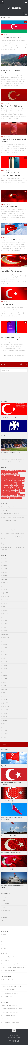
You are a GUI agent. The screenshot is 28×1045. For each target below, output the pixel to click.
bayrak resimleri (6, 475)
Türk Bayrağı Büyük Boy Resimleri (10, 993)
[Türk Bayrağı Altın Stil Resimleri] (14, 95)
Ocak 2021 (4, 575)
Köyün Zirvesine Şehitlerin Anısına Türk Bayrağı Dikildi (14, 517)
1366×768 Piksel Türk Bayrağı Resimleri (11, 852)
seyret (15, 493)
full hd (3, 483)
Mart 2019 (4, 651)
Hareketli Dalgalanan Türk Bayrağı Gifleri (11, 986)
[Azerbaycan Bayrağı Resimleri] (14, 26)
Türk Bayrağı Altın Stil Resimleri (12, 106)
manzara (12, 490)
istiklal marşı (20, 485)
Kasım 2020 (4, 582)
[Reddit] (21, 364)
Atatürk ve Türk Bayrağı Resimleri (9, 1005)
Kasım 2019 (4, 624)
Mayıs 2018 (4, 668)
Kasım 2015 (4, 734)
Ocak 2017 (4, 685)
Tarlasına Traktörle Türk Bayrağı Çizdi (10, 513)
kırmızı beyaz (5, 490)
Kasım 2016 (4, 692)
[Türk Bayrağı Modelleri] (14, 196)
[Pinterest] (23, 364)
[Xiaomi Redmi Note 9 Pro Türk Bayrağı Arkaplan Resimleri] (14, 327)
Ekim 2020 (4, 586)
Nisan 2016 (4, 716)
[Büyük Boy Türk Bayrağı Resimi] (14, 861)
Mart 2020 (4, 610)
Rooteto (4, 900)
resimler (22, 490)
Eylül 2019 (4, 630)
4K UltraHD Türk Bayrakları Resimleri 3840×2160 (13, 547)
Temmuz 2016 (5, 706)
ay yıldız (23, 470)
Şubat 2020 (4, 613)
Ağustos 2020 (5, 593)
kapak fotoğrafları (9, 488)
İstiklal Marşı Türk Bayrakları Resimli (10, 1012)
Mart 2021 (4, 569)
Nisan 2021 (4, 565)
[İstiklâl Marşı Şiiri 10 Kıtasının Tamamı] (14, 409)
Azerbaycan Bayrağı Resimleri (11, 37)
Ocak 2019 (4, 658)
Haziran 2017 (5, 672)
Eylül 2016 (4, 699)
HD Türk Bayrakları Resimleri (8, 989)
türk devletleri (5, 498)
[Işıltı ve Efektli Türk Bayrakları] (14, 260)
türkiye (12, 498)
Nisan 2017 (4, 675)
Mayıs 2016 (4, 713)
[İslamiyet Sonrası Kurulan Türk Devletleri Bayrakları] (14, 426)
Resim (2, 34)
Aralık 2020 (4, 579)
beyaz (18, 475)
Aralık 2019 (4, 620)
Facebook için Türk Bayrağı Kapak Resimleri (12, 1008)
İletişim (18, 1037)
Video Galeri (5, 948)
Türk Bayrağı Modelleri (9, 207)
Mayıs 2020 (4, 603)
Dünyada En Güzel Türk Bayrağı (12, 240)
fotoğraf (15, 480)
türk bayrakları (13, 495)
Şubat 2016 (4, 723)
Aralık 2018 (4, 661)
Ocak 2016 (4, 727)
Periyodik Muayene (6, 910)
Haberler (4, 938)
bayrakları (15, 473)
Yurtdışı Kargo (5, 914)
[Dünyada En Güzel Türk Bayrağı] (14, 229)
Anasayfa (10, 1037)
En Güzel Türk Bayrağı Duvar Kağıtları (10, 537)
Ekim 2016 (4, 696)
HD (15, 483)
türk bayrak (4, 495)
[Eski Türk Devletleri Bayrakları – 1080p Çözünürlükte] (14, 774)
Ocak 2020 (4, 617)
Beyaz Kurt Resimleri (7, 530)
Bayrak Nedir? (5, 510)
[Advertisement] (14, 386)
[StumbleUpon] (26, 364)
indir (10, 485)
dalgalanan (4, 478)
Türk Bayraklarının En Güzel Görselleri (10, 542)
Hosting (4, 896)
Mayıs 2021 (4, 562)
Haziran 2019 (5, 641)
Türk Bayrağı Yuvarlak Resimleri (9, 520)
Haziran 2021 (5, 558)
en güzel (3, 480)
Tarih (3, 944)
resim (17, 490)
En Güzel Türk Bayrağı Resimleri (9, 982)
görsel (7, 483)
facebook (9, 480)
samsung (9, 493)
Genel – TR (4, 934)
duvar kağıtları (20, 478)
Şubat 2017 (4, 682)
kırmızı (20, 488)
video (16, 498)
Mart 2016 (4, 720)
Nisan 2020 (4, 606)
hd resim (19, 483)
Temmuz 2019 (5, 637)
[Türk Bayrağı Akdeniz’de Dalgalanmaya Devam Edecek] (14, 878)
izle (2, 488)
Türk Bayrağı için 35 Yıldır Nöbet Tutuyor (11, 835)
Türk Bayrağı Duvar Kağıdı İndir (9, 1015)
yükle (20, 498)
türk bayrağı (21, 495)
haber (11, 483)
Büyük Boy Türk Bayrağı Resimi (9, 869)
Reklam (14, 1037)
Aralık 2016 (4, 689)
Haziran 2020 (5, 599)
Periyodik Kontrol (6, 917)
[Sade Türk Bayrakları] (14, 293)
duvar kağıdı (11, 478)
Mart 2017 (4, 679)
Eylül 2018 (4, 665)
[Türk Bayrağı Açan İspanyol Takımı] (14, 445)
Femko (4, 907)
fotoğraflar (21, 480)
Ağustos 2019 (5, 634)
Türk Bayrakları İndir (7, 996)
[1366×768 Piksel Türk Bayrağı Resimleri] (14, 844)
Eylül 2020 (4, 589)
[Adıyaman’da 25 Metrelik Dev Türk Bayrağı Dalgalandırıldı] (14, 809)
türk (19, 493)
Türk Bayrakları (14, 7)
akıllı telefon (4, 470)
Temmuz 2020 (5, 596)
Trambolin (4, 921)
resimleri (3, 493)
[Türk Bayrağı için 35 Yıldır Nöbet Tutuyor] (14, 828)
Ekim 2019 (4, 627)
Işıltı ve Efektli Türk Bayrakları (11, 271)
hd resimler (4, 485)
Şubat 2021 (4, 572)
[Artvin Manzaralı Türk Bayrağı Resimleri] (14, 60)
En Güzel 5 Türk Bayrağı (7, 801)
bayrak (3, 473)
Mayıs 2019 (4, 644)
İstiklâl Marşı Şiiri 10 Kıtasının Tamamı (11, 417)
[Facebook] (19, 364)
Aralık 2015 (4, 730)
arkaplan (17, 470)
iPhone (14, 485)
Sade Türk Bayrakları (8, 304)
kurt (16, 488)
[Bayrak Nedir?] (14, 758)
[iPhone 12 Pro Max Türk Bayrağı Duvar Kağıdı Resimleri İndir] (14, 162)
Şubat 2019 (4, 654)
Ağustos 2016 (5, 703)
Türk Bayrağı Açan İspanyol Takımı (10, 452)
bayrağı (13, 475)
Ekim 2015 (4, 737)
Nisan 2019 (4, 648)
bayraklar (8, 473)
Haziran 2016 (5, 710)
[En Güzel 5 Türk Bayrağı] (14, 793)
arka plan (11, 470)
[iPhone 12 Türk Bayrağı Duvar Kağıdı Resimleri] (14, 128)
